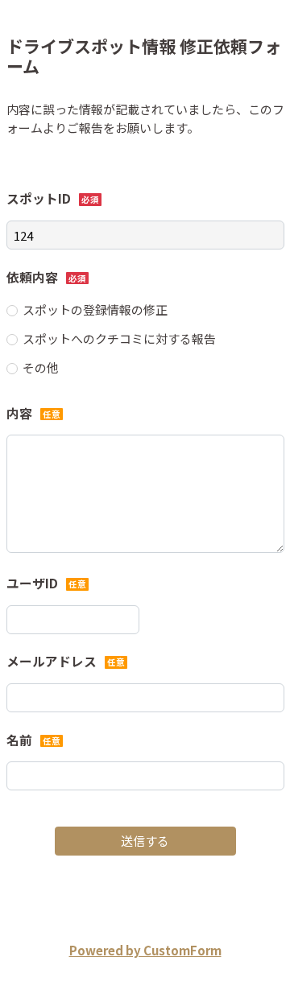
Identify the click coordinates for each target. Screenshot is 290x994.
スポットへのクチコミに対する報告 (119, 338)
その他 (41, 367)
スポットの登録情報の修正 (95, 309)
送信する (145, 840)
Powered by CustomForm (145, 950)
